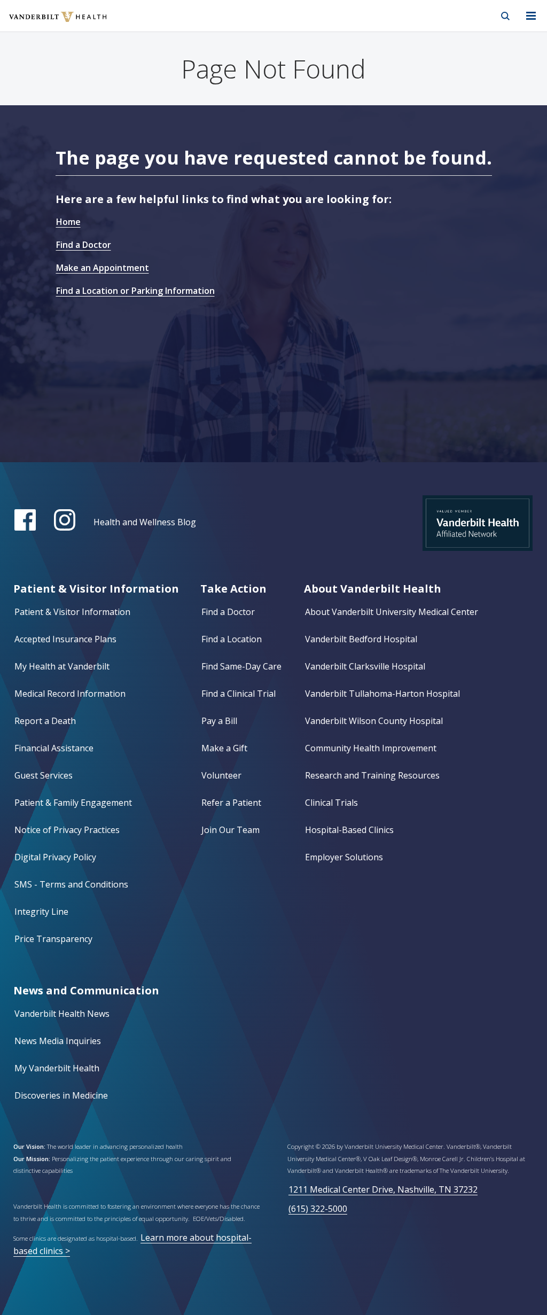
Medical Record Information (70, 693)
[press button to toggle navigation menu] (531, 16)
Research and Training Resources (372, 775)
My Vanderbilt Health (56, 1068)
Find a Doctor (83, 245)
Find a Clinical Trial (238, 693)
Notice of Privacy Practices (67, 830)
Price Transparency (53, 939)
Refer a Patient (231, 802)
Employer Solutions (344, 857)
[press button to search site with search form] (505, 16)
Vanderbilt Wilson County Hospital (374, 721)
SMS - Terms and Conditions (71, 884)
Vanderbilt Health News (62, 1014)
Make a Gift (224, 748)
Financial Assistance (53, 748)
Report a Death (45, 721)
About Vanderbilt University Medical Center (391, 612)
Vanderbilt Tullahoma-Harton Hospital (382, 693)
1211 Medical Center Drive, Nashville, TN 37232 (383, 1189)
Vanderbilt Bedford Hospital (361, 639)
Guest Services (43, 775)
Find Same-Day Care (241, 666)
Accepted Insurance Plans (65, 639)
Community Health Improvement (370, 748)
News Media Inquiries (57, 1041)
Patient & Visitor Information (72, 612)
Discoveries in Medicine (61, 1095)
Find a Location (231, 639)
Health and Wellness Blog (144, 522)
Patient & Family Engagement (73, 802)
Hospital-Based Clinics (349, 830)
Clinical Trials (331, 802)
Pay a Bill (219, 721)
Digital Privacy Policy (55, 857)
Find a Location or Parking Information (135, 291)
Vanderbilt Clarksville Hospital (365, 666)
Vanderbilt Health (46, 23)
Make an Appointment (102, 268)
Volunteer (221, 775)
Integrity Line (41, 911)
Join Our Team (230, 830)
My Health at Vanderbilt (62, 666)
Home (68, 222)
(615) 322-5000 (317, 1209)
